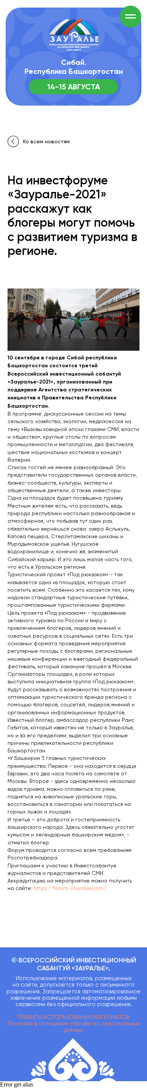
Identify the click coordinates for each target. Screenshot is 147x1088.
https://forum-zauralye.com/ (70, 888)
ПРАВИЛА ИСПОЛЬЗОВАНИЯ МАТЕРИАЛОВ (74, 1017)
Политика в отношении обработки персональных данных (74, 1026)
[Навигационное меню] (130, 16)
